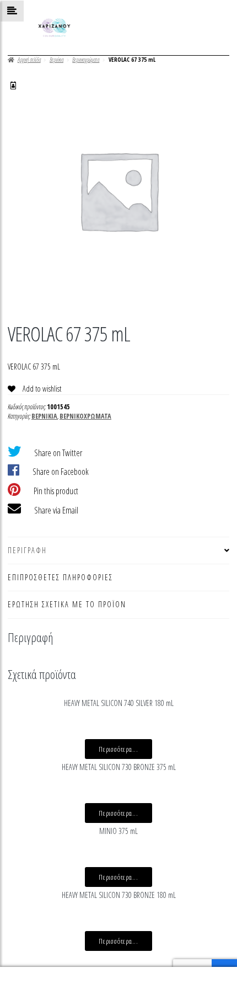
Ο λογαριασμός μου (39, 983)
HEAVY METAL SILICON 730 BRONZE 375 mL (119, 767)
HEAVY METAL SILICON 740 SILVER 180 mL (119, 703)
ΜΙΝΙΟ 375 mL (118, 831)
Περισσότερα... (118, 749)
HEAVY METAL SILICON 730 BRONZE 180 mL (119, 895)
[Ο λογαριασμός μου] (13, 85)
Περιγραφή (27, 550)
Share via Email (56, 510)
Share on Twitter (58, 453)
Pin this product (56, 491)
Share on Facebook (61, 472)
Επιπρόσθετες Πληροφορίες (60, 577)
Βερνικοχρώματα (85, 59)
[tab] (118, 550)
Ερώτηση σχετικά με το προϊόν (67, 604)
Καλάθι (181, 974)
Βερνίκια (56, 59)
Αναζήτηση (118, 983)
